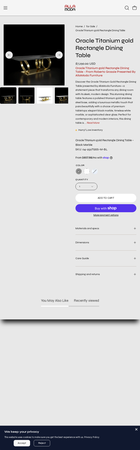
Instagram (35, 402)
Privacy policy (105, 346)
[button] (126, 7)
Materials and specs (87, 228)
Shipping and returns (87, 274)
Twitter (35, 414)
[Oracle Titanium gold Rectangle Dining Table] (8, 95)
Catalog (35, 346)
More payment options (106, 215)
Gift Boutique (35, 358)
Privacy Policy (91, 437)
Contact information (105, 364)
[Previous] (9, 55)
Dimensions (82, 242)
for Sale (90, 26)
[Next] (59, 55)
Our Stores (35, 376)
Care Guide (82, 258)
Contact (35, 370)
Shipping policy (105, 358)
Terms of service (105, 352)
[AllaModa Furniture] (70, 8)
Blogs (35, 382)
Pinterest (35, 420)
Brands (35, 352)
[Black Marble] (79, 171)
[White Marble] (87, 171)
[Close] (136, 429)
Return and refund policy (105, 340)
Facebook (35, 408)
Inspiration (35, 364)
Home (79, 26)
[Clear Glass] (95, 171)
